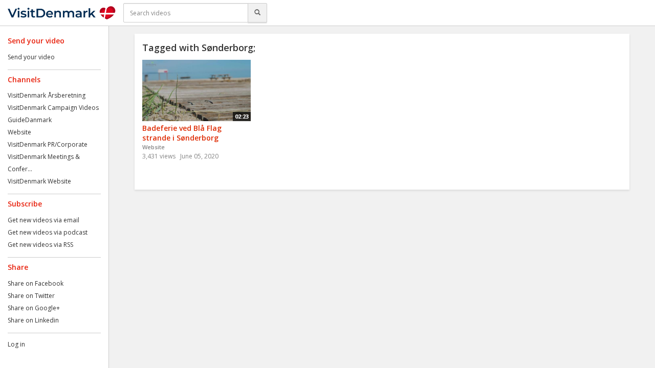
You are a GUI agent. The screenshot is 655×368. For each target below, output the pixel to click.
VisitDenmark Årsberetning (46, 95)
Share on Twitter (31, 295)
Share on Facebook (35, 283)
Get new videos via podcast (48, 232)
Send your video (31, 57)
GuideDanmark (30, 120)
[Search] (257, 12)
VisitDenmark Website (39, 181)
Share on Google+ (34, 308)
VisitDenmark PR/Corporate (48, 144)
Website (19, 132)
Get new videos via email (43, 220)
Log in (16, 344)
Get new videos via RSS (40, 244)
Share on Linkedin (33, 320)
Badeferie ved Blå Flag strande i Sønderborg (182, 133)
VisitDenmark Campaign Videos (53, 107)
